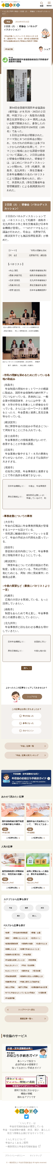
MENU (49, 6)
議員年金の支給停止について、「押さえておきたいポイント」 (38, 823)
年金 (16, 11)
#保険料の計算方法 (12, 955)
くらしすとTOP (7, 11)
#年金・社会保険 (27, 965)
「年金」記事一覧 (26, 746)
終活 (42, 908)
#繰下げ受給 (23, 987)
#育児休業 (36, 971)
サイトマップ (36, 1155)
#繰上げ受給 (10, 987)
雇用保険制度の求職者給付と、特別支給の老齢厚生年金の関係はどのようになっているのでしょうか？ (13, 873)
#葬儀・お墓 (35, 933)
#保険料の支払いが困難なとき (31, 976)
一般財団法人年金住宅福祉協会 (22, 1146)
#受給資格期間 (10, 976)
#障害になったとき (20, 938)
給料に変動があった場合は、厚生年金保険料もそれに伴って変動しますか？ (38, 873)
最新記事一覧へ (26, 1019)
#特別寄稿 (32, 960)
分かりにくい (28, 731)
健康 (26, 908)
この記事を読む (12, 838)
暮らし (34, 916)
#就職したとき (10, 949)
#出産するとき (41, 944)
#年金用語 (27, 955)
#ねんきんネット (11, 965)
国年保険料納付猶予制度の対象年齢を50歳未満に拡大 (13, 823)
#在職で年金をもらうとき (29, 949)
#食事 (7, 933)
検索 (41, 6)
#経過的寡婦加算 (11, 944)
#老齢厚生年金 (10, 982)
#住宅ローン (35, 938)
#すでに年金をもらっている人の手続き (20, 993)
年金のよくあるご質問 (17, 1142)
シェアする (32, 696)
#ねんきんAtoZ (8, 883)
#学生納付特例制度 (20, 933)
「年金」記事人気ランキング (26, 755)
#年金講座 (31, 833)
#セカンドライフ (11, 971)
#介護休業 (42, 993)
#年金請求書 (10, 998)
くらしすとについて (16, 1139)
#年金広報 (9, 49)
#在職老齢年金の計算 (39, 987)
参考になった (28, 723)
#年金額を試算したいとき (15, 960)
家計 (18, 916)
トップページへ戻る (26, 1010)
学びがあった (28, 716)
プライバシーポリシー (15, 1155)
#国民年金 (25, 971)
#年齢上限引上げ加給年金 (29, 982)
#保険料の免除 (27, 944)
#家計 (7, 938)
